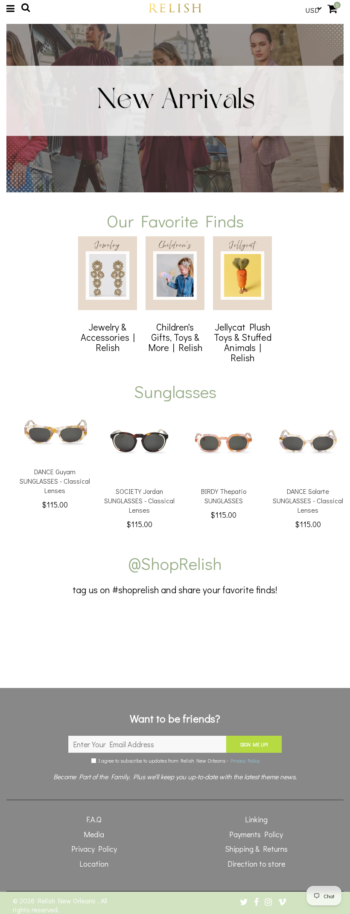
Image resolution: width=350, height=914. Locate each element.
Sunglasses (175, 391)
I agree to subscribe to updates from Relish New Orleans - (178, 760)
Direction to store (256, 864)
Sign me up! (254, 744)
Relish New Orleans (67, 900)
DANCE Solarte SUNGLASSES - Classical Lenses (308, 500)
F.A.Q (94, 819)
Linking (256, 819)
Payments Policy (256, 834)
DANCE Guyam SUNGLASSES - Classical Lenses (55, 481)
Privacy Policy (245, 760)
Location (93, 864)
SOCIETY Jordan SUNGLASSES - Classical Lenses (139, 500)
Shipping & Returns (256, 849)
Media (94, 834)
